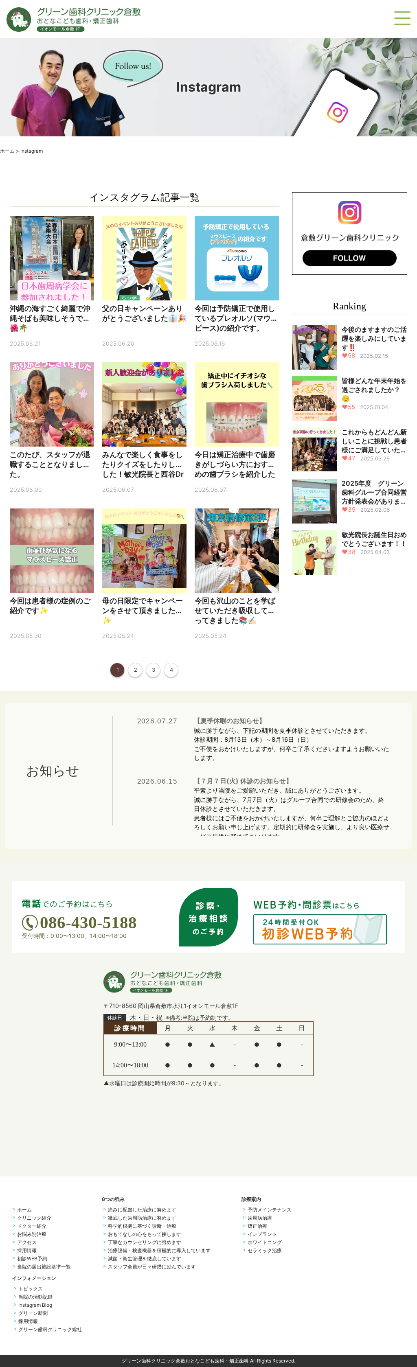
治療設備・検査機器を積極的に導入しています (159, 1250)
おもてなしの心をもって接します (144, 1234)
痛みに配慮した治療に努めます (142, 1209)
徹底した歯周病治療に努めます (142, 1218)
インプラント (262, 1234)
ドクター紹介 (31, 1226)
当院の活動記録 (35, 1297)
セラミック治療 (265, 1250)
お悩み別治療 (31, 1234)
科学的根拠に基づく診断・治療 (142, 1226)
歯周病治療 (260, 1218)
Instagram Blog (35, 1305)
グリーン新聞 (33, 1313)
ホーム (7, 151)
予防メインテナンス (270, 1209)
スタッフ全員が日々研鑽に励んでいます (152, 1266)
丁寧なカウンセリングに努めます (144, 1242)
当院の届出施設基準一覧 (44, 1266)
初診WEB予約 (32, 1258)
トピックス (30, 1288)
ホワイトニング (265, 1242)
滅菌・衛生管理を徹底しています (144, 1258)
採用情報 (27, 1250)
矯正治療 (257, 1226)
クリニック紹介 (34, 1218)
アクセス (27, 1242)
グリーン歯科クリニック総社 (50, 1329)
